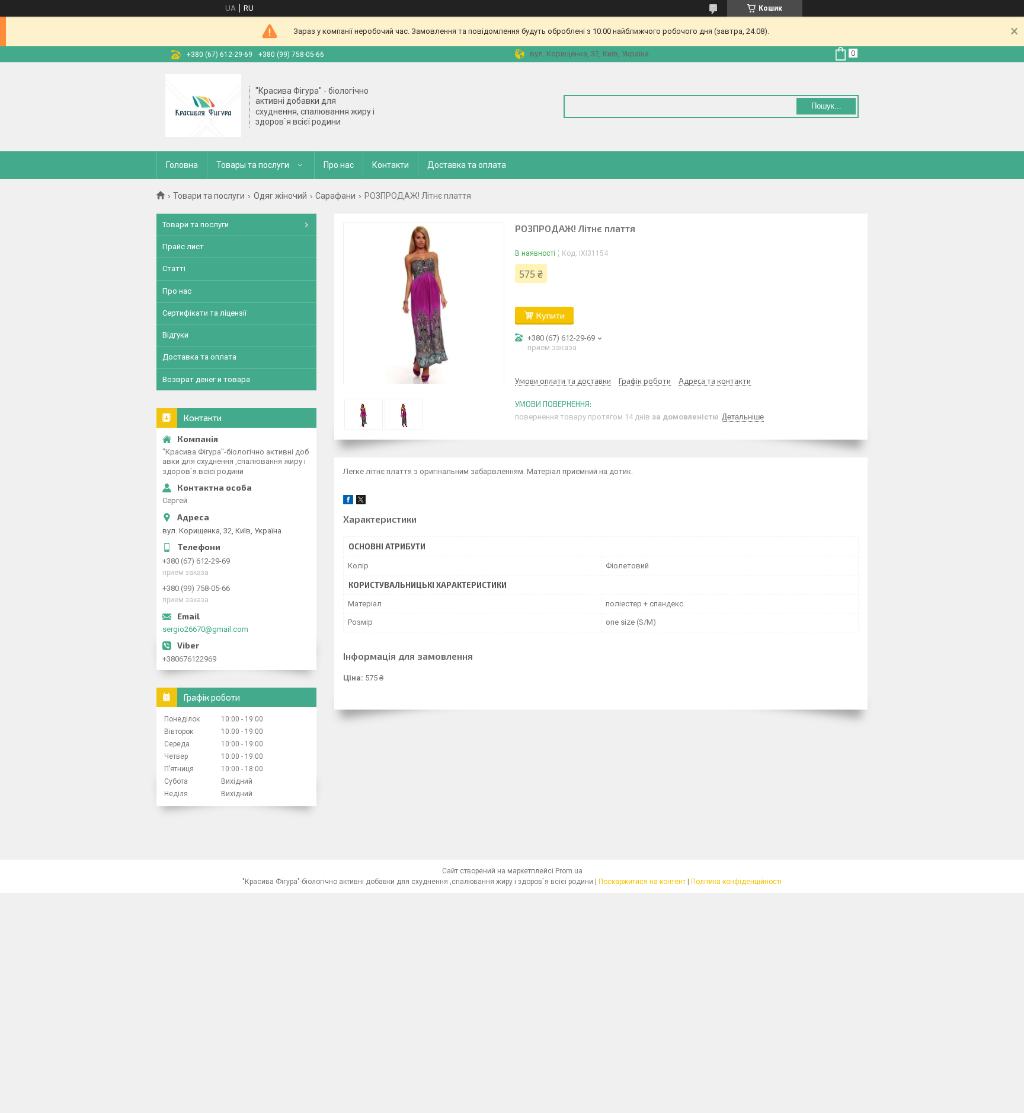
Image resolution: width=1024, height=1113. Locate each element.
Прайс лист (183, 246)
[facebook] (348, 501)
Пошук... (826, 105)
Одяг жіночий (280, 196)
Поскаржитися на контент (642, 881)
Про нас (339, 165)
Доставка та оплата (466, 165)
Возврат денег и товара (206, 379)
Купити (550, 315)
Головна (182, 165)
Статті (173, 268)
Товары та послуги (252, 165)
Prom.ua (569, 871)
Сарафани (335, 196)
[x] (361, 501)
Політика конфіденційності (736, 881)
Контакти (390, 165)
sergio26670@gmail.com (205, 629)
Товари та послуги (209, 196)
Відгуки (175, 334)
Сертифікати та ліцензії (204, 313)
